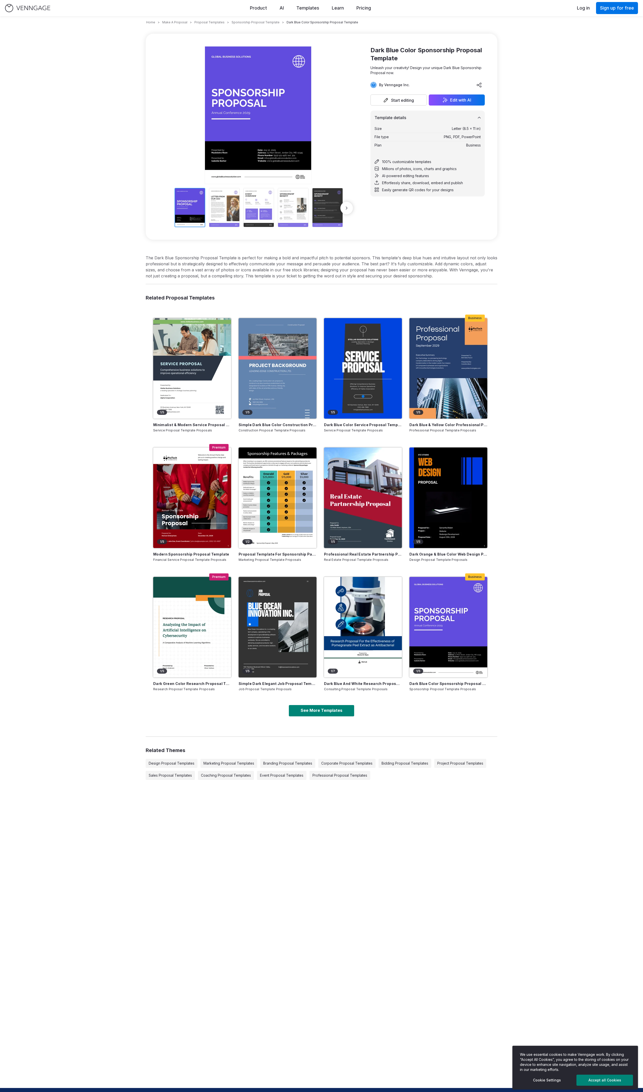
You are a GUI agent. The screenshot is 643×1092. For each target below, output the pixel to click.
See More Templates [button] (321, 710)
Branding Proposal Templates (287, 763)
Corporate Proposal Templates (346, 763)
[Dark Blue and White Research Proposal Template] (363, 627)
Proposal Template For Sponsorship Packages (277, 554)
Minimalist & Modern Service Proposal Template (192, 425)
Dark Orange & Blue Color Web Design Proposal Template (448, 554)
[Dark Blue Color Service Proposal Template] (363, 368)
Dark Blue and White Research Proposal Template (363, 683)
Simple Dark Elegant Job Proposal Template (277, 683)
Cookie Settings (547, 1080)
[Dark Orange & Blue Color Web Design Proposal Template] (448, 498)
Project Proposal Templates (460, 763)
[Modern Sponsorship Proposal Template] (192, 498)
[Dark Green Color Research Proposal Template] (192, 627)
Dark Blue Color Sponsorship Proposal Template (448, 683)
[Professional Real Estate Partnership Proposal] (363, 498)
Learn (338, 8)
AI (282, 8)
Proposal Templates (209, 22)
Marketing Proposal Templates (228, 763)
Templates (307, 8)
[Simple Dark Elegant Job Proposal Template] (277, 627)
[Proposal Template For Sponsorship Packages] (277, 498)
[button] (398, 100)
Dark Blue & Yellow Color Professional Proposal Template (448, 425)
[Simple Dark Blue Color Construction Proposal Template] (277, 368)
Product (258, 8)
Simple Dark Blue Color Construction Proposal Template (277, 425)
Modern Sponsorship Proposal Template (191, 554)
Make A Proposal (174, 22)
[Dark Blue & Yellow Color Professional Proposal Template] (448, 368)
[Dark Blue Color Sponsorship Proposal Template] (448, 627)
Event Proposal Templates (281, 775)
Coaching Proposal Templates (226, 775)
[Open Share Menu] (479, 84)
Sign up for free (617, 8)
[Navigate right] (346, 208)
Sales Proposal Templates (170, 775)
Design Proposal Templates (171, 763)
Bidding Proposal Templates (405, 763)
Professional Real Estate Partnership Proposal (363, 554)
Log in (583, 8)
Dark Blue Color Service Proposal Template (363, 425)
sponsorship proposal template (256, 22)
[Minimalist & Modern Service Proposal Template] (192, 368)
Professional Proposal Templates (339, 775)
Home (150, 22)
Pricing (363, 8)
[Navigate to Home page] (27, 8)
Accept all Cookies (604, 1080)
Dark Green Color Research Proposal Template (192, 683)
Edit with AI (460, 100)
